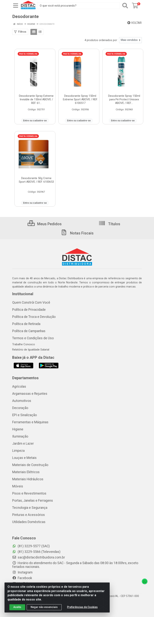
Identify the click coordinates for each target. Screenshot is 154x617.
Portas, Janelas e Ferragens (32, 500)
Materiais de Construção (30, 465)
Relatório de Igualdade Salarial (30, 349)
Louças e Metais (24, 458)
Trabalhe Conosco (23, 344)
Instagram (24, 572)
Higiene (17, 429)
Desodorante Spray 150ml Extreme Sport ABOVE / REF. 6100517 (80, 99)
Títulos (113, 224)
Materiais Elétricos (26, 472)
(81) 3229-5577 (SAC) (33, 546)
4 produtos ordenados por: (101, 40)
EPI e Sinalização (24, 415)
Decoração (20, 408)
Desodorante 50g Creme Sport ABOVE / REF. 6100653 (36, 179)
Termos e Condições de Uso (33, 338)
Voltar (136, 23)
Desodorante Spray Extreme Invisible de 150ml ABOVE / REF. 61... (36, 99)
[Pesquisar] (125, 5)
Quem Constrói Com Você (31, 302)
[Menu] (15, 5)
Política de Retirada (26, 324)
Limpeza (18, 451)
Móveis (17, 486)
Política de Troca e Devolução (34, 317)
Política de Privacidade (29, 310)
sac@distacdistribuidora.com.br (41, 557)
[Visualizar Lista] (40, 32)
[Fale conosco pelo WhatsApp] (144, 581)
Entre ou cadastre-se (35, 120)
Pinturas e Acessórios (28, 515)
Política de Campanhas (28, 331)
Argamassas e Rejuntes (29, 394)
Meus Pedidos (49, 224)
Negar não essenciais (44, 607)
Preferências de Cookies (82, 607)
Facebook (24, 578)
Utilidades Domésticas (28, 522)
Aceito (17, 607)
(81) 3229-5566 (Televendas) (38, 552)
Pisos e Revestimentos (29, 493)
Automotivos (21, 401)
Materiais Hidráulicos (27, 479)
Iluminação (20, 436)
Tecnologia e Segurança (29, 508)
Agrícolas (19, 386)
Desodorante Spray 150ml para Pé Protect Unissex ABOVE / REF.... (124, 99)
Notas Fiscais (81, 233)
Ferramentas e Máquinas (30, 422)
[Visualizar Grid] (33, 32)
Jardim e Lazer (23, 443)
